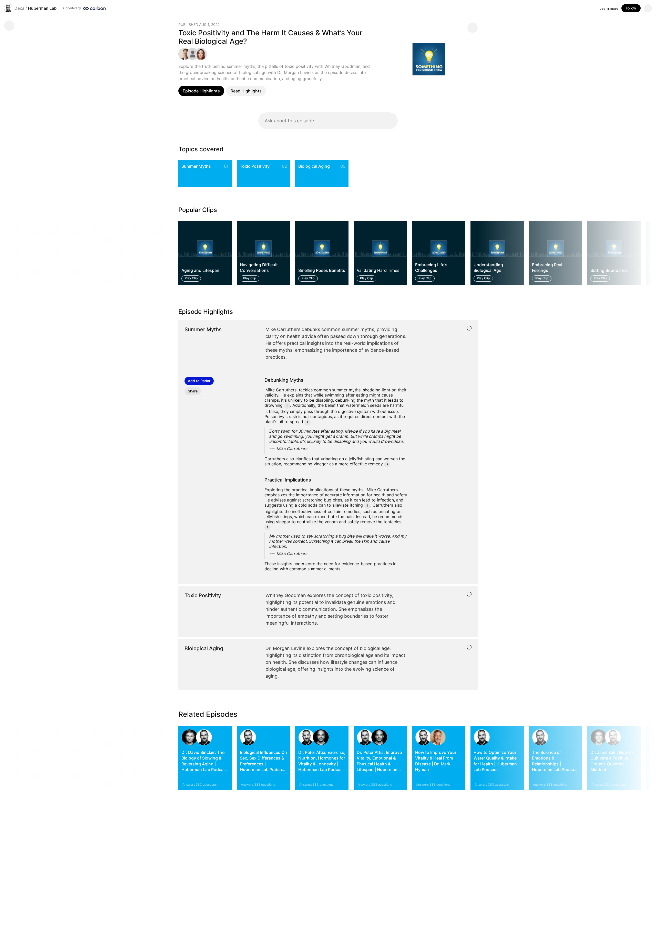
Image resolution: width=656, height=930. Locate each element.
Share (193, 391)
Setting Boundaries (609, 270)
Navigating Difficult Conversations (259, 267)
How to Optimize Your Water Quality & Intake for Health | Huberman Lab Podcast (495, 761)
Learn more (608, 8)
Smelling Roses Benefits (321, 270)
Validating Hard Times (378, 270)
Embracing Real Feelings (547, 267)
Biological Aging (314, 166)
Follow (631, 8)
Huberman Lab (42, 8)
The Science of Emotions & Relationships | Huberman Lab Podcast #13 (555, 764)
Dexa (19, 8)
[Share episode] (472, 28)
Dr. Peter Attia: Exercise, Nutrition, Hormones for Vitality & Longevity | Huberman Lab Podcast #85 (321, 764)
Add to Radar (199, 381)
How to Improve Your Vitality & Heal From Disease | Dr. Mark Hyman (435, 761)
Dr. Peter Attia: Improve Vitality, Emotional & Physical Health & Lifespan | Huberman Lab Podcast (379, 764)
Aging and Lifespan (200, 270)
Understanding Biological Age (488, 267)
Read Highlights (246, 90)
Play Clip (191, 278)
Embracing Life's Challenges (431, 267)
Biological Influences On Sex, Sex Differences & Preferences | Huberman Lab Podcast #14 (263, 764)
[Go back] (9, 25)
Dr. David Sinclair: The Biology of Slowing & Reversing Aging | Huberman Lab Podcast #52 (204, 764)
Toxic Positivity (255, 166)
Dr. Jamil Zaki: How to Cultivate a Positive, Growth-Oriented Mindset (611, 761)
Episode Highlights (201, 90)
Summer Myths (196, 166)
